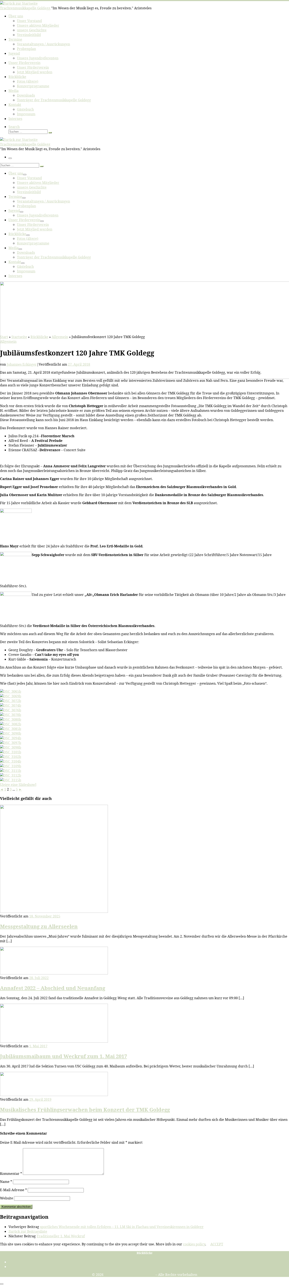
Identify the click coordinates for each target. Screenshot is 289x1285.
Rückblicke (39, 336)
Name (6, 1181)
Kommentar (11, 1173)
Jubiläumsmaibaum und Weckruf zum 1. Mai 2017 (63, 1056)
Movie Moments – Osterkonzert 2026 (148, 1266)
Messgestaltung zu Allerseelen (39, 926)
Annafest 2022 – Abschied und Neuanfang (52, 987)
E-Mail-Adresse (13, 1190)
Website (6, 1198)
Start (4, 336)
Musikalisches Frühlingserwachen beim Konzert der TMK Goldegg (85, 1109)
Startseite (19, 336)
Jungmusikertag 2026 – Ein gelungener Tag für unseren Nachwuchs (148, 1262)
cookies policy (194, 1244)
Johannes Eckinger (22, 364)
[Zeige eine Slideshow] (18, 784)
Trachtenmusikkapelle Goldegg (129, 1274)
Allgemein (60, 336)
